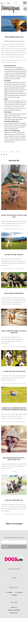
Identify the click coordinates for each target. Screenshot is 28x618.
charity (4, 346)
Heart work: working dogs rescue (14, 500)
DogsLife (14, 268)
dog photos (10, 346)
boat (6, 151)
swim (17, 151)
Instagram (19, 592)
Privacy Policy (14, 613)
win (25, 421)
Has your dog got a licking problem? (14, 293)
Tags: (2, 151)
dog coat (4, 421)
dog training (7, 268)
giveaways (11, 421)
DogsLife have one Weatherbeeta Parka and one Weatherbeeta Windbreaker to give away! (14, 409)
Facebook (9, 592)
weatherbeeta (19, 421)
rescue (12, 514)
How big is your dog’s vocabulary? (14, 254)
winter (23, 383)
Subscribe (5, 546)
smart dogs (21, 268)
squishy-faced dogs (20, 346)
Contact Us (14, 607)
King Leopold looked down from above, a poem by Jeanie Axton (14, 458)
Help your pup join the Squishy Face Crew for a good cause (14, 331)
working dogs (19, 514)
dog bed (6, 229)
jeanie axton (20, 229)
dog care (5, 383)
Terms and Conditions (14, 610)
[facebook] (1, 154)
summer (12, 151)
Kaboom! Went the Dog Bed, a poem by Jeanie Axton (14, 216)
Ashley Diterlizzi (10, 41)
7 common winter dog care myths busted (14, 371)
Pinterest (15, 595)
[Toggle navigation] (25, 9)
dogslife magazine (14, 383)
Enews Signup (8, 3)
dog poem (12, 229)
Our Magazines (3, 3)
